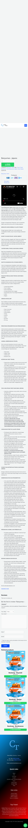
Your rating (4, 611)
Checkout (14, 776)
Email (2, 636)
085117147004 (16, 758)
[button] (14, 165)
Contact (14, 777)
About (14, 773)
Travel (13, 167)
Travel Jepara (20, 169)
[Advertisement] (14, 61)
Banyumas (8, 167)
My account (14, 782)
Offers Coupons (14, 796)
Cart (14, 774)
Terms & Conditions (14, 798)
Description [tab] (6, 181)
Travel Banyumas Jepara (11, 169)
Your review (4, 613)
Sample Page (14, 783)
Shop (14, 785)
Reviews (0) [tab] (6, 182)
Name (3, 632)
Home (14, 780)
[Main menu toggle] (25, 125)
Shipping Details (14, 795)
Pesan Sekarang (8, 165)
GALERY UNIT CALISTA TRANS (14, 779)
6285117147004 (17, 760)
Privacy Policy (14, 793)
